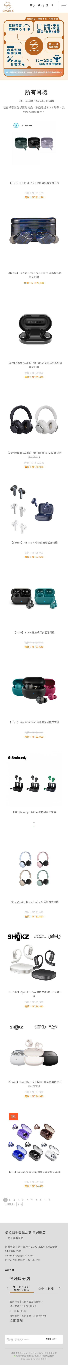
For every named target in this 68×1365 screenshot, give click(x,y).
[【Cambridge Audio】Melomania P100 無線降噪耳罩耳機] (34, 419)
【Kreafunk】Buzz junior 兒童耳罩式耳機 (34, 902)
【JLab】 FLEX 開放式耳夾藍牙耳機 (34, 632)
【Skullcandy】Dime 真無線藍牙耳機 (34, 812)
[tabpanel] (34, 40)
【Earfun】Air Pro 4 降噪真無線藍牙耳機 (34, 542)
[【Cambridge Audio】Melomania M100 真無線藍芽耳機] (34, 329)
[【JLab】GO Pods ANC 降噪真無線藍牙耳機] (34, 142)
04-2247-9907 (18, 1311)
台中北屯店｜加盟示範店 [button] (22, 1288)
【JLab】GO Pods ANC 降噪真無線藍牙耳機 (34, 183)
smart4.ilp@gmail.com (19, 1255)
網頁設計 (42, 1358)
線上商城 (29, 100)
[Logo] (8, 6)
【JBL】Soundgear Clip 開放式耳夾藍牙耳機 (34, 1171)
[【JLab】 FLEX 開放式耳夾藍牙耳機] (34, 599)
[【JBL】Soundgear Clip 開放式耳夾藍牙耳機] (34, 1138)
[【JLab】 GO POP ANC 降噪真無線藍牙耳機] (34, 688)
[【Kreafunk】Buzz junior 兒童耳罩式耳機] (34, 868)
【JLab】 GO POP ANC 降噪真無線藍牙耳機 (34, 722)
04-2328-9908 (13, 1251)
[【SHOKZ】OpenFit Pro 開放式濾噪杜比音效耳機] (34, 958)
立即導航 (16, 1320)
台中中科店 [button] (46, 1288)
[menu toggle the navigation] (64, 5)
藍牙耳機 (39, 100)
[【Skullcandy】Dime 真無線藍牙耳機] (34, 778)
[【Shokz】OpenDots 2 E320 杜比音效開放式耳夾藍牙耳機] (34, 1048)
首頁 (21, 100)
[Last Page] (49, 1200)
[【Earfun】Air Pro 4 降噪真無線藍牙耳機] (34, 509)
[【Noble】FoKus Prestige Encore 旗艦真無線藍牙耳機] (34, 239)
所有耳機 (50, 100)
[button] (51, 5)
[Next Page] (45, 1200)
